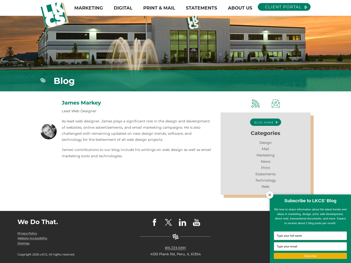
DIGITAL (123, 8)
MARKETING (88, 8)
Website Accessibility (32, 238)
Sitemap (23, 243)
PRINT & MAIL (159, 8)
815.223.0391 (175, 248)
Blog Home (264, 122)
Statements (265, 174)
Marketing (266, 155)
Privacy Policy (27, 233)
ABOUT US (240, 8)
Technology (265, 180)
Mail (265, 149)
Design (265, 142)
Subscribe (310, 256)
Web (265, 186)
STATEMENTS (201, 8)
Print (265, 168)
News (265, 161)
